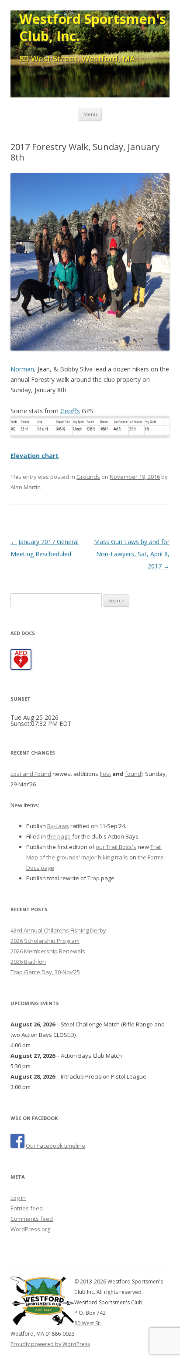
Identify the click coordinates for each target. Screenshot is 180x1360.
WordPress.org (30, 1229)
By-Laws (58, 826)
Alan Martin (25, 487)
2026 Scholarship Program (45, 941)
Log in (18, 1198)
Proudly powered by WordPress (50, 1344)
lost (106, 774)
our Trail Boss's (116, 847)
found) (133, 774)
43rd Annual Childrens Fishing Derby (58, 930)
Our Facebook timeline (55, 1145)
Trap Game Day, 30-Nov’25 (45, 972)
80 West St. (87, 1323)
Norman (22, 369)
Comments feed (31, 1219)
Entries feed (26, 1208)
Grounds (88, 477)
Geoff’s (70, 411)
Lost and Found (30, 774)
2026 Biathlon (28, 962)
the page (59, 836)
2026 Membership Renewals (47, 951)
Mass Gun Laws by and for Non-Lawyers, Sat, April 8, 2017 (132, 554)
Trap (93, 878)
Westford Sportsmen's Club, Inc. (92, 27)
